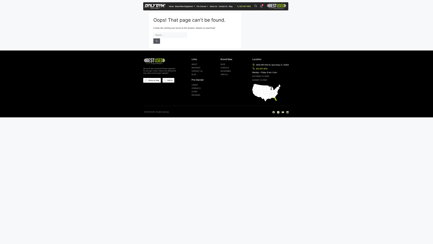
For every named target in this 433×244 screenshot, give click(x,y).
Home (171, 6)
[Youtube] (283, 112)
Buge (223, 64)
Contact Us (223, 6)
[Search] (156, 41)
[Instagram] (278, 112)
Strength (196, 88)
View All (224, 74)
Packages (196, 68)
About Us (213, 6)
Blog (230, 6)
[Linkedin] (287, 112)
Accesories (226, 71)
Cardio (195, 85)
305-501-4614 (245, 6)
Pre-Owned (201, 6)
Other (194, 91)
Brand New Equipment (184, 6)
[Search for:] (195, 35)
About (194, 64)
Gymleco (225, 68)
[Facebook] (273, 112)
